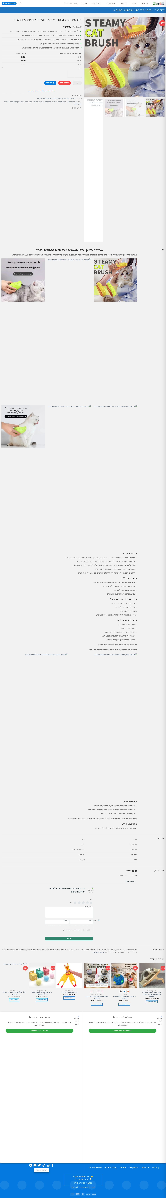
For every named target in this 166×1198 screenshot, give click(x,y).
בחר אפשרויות (152, 1001)
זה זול (82, 1187)
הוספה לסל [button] (14, 999)
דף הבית (145, 3)
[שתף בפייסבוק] (80, 108)
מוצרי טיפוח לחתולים (51, 102)
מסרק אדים (24, 102)
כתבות (84, 3)
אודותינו (124, 3)
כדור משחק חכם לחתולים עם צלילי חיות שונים (42, 993)
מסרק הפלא (17, 102)
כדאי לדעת (97, 3)
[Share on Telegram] (72, 108)
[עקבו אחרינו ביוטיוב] (35, 1165)
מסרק (30, 102)
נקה (2, 67)
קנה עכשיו (50, 83)
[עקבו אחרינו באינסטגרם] (48, 1165)
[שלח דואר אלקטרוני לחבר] (75, 108)
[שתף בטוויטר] (78, 108)
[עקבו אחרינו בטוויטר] (39, 1165)
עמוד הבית (159, 10)
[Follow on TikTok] (43, 1165)
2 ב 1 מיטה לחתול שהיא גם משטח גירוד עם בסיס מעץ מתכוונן (151, 994)
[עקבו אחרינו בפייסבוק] (52, 1165)
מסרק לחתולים (8, 102)
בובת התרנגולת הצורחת (69, 992)
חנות (135, 3)
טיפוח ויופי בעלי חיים (123, 10)
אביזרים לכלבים (47, 98)
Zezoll (75, 1187)
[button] (71, 3)
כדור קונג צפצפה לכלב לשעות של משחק (124, 997)
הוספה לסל (64, 83)
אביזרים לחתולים (58, 98)
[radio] (78, 74)
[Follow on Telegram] (30, 1165)
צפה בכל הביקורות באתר (83, 1183)
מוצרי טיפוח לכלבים (38, 102)
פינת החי (140, 10)
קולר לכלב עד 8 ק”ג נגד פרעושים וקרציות (14, 993)
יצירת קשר (111, 3)
